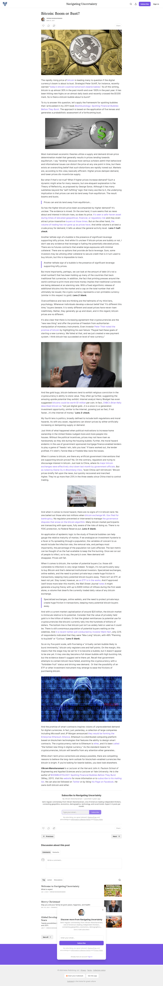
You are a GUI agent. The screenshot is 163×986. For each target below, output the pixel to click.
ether (96, 743)
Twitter (76, 782)
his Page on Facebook (103, 782)
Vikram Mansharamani (54, 18)
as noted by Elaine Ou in (53, 470)
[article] (81, 891)
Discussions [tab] (58, 880)
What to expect (47, 889)
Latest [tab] (49, 880)
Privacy (83, 970)
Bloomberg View (74, 470)
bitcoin (70, 80)
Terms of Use (92, 948)
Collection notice (99, 970)
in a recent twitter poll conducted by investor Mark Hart (83, 632)
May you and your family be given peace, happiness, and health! (65, 905)
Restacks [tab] (56, 852)
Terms (89, 970)
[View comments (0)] (48, 25)
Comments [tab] (46, 852)
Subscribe (145, 4)
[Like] (43, 25)
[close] (103, 910)
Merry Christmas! (50, 901)
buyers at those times (76, 221)
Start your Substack (75, 976)
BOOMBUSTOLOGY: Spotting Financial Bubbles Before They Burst (83, 775)
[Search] (131, 4)
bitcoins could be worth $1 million (69, 402)
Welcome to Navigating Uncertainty (60, 886)
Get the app (92, 976)
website (67, 778)
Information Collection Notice (81, 950)
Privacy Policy (98, 950)
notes (101, 583)
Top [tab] (43, 880)
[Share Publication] (136, 4)
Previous (49, 836)
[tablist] (50, 852)
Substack (70, 981)
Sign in (156, 4)
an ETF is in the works (90, 580)
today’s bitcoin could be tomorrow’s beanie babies (75, 87)
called (116, 743)
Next (115, 836)
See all (45, 937)
